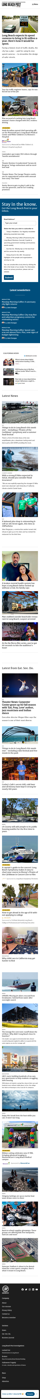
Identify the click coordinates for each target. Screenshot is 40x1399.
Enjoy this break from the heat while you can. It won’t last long (18, 1116)
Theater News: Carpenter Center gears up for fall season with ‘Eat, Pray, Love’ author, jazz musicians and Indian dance (19, 708)
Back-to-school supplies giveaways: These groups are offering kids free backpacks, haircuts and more (19, 1232)
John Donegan (12, 307)
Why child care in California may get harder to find (18, 959)
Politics (4, 183)
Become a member (9, 1318)
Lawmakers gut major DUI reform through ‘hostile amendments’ (19, 155)
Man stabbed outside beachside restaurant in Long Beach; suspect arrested (20, 618)
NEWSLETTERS (6, 299)
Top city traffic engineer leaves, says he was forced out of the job (20, 90)
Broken (13, 1358)
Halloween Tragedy (14, 1364)
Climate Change (7, 473)
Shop (4, 1378)
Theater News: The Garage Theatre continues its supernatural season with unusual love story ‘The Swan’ (19, 176)
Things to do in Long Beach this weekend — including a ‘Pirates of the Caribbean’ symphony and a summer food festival (19, 431)
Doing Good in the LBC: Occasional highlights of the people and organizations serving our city (18, 257)
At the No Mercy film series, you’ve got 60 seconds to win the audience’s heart (19, 645)
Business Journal (8, 1338)
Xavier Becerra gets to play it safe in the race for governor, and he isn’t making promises (18, 187)
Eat (3, 519)
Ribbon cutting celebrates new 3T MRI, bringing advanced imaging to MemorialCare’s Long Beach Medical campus (17, 1156)
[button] (20, 362)
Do (3, 425)
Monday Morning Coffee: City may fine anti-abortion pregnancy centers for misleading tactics (19, 317)
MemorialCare (25, 1163)
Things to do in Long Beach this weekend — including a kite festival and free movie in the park (19, 750)
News (3, 824)
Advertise (5, 1381)
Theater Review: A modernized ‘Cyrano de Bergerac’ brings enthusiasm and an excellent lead (19, 165)
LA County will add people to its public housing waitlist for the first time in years (19, 829)
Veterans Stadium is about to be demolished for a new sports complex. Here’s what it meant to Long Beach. (18, 1268)
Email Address (9, 219)
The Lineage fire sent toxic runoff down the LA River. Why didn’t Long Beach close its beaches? (19, 1034)
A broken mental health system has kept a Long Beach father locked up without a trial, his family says (18, 585)
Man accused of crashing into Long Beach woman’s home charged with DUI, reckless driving (19, 120)
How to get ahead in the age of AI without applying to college (20, 913)
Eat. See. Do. (6, 1334)
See (3, 161)
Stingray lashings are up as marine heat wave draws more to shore (18, 1197)
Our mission (6, 1307)
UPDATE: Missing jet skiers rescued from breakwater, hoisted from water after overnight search (18, 998)
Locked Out (10, 1351)
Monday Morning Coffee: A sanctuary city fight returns (19, 303)
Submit (9, 277)
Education (5, 956)
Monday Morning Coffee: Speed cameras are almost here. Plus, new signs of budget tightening (20, 332)
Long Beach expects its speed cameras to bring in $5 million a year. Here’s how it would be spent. (19, 39)
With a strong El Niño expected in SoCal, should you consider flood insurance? (17, 477)
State (3, 152)
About (4, 1303)
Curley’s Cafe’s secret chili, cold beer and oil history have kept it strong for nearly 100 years (19, 786)
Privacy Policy (7, 1310)
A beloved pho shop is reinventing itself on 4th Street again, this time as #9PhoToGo (19, 523)
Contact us (6, 1314)
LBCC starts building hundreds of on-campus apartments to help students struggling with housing (20, 1078)
